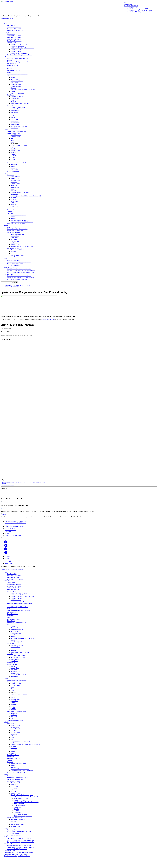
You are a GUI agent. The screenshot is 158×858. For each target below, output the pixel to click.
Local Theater (14, 82)
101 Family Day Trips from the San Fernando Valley (21, 270)
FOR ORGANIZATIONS (131, 6)
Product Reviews (15, 124)
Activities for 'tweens (16, 49)
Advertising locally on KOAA (12, 560)
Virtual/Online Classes (13, 206)
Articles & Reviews (12, 116)
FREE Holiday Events (20, 805)
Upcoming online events (13, 260)
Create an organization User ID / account (15, 523)
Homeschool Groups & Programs (16, 223)
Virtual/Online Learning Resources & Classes (19, 262)
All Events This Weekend (14, 35)
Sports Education (15, 110)
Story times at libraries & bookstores (20, 220)
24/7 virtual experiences (13, 265)
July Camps (14, 168)
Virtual (5, 258)
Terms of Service (9, 563)
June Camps (14, 166)
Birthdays (9, 60)
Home (125, 2)
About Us (7, 556)
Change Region (128, 4)
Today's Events (11, 34)
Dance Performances (16, 86)
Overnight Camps (15, 136)
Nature (12, 147)
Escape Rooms (11, 67)
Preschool (13, 156)
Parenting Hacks (15, 119)
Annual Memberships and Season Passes (17, 58)
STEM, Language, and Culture (19, 145)
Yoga (24, 482)
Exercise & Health (15, 180)
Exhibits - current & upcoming (18, 215)
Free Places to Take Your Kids (15, 30)
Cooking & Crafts (15, 150)
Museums (9, 68)
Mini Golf (13, 102)
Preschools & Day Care (13, 70)
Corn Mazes (14, 239)
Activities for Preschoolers (17, 46)
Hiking (12, 253)
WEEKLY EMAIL (9, 274)
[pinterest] (5, 549)
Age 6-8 (13, 157)
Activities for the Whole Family (19, 53)
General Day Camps (16, 135)
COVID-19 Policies (10, 528)
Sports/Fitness (14, 143)
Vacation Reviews (15, 122)
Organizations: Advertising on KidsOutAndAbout (140, 11)
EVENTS (6, 32)
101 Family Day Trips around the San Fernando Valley (18, 285)
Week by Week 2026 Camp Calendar (17, 163)
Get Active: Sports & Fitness (18, 107)
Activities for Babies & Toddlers (19, 44)
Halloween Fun (15, 241)
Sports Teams (14, 112)
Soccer (7, 482)
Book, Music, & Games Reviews (19, 126)
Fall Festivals (14, 243)
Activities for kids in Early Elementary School (22, 48)
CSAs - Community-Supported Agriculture (18, 62)
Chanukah (16, 809)
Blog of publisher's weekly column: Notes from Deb (20, 272)
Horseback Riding (15, 183)
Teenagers (13, 161)
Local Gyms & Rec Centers (18, 109)
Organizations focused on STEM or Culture (22, 222)
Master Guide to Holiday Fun (21, 798)
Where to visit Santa (19, 803)
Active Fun (10, 105)
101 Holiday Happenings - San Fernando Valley (26, 796)
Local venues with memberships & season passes (23, 89)
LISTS (5, 56)
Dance (12, 142)
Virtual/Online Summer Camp (15, 171)
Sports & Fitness (15, 178)
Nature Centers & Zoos (17, 96)
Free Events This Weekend (14, 27)
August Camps (14, 169)
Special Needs (11, 114)
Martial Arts (14, 185)
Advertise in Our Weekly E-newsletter (17, 279)
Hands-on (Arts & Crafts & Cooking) (20, 192)
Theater (12, 140)
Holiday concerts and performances (23, 816)
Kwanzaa (16, 810)
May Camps (14, 164)
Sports (3, 482)
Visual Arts (13, 149)
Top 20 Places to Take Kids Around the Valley (19, 269)
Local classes (10, 175)
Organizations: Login (132, 7)
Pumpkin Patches (15, 244)
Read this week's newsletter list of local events (19, 276)
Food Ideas (13, 117)
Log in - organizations (10, 524)
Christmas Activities (19, 807)
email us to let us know (48, 319)
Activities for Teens (16, 51)
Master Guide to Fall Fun (13, 232)
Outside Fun (10, 95)
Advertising (8, 531)
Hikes (12, 100)
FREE (5, 23)
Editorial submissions (10, 530)
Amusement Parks (15, 98)
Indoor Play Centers (12, 65)
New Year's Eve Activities (20, 814)
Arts (8, 75)
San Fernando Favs (9, 267)
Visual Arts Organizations (17, 93)
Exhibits (13, 91)
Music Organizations (16, 79)
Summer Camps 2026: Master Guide (16, 131)
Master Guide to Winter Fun (14, 248)
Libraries (13, 216)
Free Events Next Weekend (14, 28)
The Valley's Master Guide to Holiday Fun (22, 246)
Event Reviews (14, 128)
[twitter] (5, 545)
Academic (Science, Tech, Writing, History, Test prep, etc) (26, 196)
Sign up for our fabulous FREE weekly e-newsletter (20, 277)
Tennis (11, 482)
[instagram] (5, 552)
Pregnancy (13, 204)
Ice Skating (13, 251)
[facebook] (5, 542)
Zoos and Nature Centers (17, 255)
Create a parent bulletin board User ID (14, 526)
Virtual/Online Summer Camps (15, 263)
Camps (6, 129)
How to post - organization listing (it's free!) (16, 521)
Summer (6, 225)
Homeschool (14, 199)
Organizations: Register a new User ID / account (139, 10)
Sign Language (14, 194)
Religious (13, 154)
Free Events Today (12, 25)
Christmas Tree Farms (19, 800)
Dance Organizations (16, 84)
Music (12, 138)
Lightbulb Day (17, 812)
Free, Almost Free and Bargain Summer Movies (19, 55)
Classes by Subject (15, 176)
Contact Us (7, 533)
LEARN (6, 173)
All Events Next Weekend (14, 39)
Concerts (13, 77)
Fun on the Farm (11, 63)
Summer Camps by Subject (14, 133)
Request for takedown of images (13, 535)
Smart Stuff (10, 213)
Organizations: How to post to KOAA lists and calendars (142, 9)
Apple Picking (14, 237)
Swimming (28, 482)
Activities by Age (11, 42)
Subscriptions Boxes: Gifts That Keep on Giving (26, 802)
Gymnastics (14, 182)
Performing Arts (15, 187)
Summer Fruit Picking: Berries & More (17, 74)
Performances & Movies (17, 81)
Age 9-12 (13, 159)
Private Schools (11, 72)
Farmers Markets (11, 227)
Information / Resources (8, 485)
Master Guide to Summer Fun (15, 230)
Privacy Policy (8, 561)
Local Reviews (14, 121)
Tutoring (9, 211)
